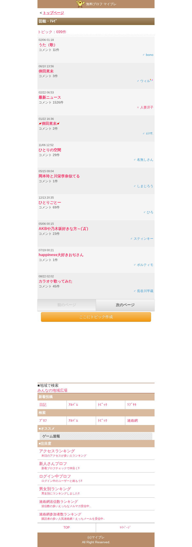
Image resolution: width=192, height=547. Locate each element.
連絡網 (132, 420)
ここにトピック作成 (96, 317)
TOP (66, 527)
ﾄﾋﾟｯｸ (102, 405)
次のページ (125, 305)
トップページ (53, 13)
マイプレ (98, 537)
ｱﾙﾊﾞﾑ (73, 405)
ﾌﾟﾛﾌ (43, 420)
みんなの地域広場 (52, 390)
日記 (42, 405)
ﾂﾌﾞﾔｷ (132, 405)
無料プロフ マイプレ (101, 4)
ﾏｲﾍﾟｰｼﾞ (125, 527)
